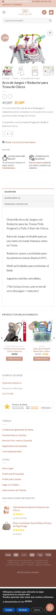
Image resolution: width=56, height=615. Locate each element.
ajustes (28, 601)
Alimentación (28, 563)
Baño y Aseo (42, 563)
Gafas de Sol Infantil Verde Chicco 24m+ (41, 350)
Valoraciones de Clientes (14, 490)
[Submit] (50, 20)
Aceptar (9, 610)
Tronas (15, 78)
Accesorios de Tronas (30, 78)
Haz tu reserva (36, 162)
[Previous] (6, 46)
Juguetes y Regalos (15, 565)
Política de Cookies (11, 479)
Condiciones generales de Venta (17, 429)
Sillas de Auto (41, 560)
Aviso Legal (7, 468)
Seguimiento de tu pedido (14, 446)
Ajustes (37, 610)
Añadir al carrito (14, 359)
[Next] (49, 46)
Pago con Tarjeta (10, 484)
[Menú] (4, 12)
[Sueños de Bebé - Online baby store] (25, 12)
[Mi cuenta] (44, 12)
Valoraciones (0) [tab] (12, 198)
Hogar (30, 565)
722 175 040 (7, 394)
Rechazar (23, 610)
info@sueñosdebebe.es (12, 383)
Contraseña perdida (12, 451)
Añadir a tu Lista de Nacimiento (20, 142)
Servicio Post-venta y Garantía (17, 440)
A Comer (6, 78)
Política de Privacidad (13, 473)
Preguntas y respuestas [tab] (16, 204)
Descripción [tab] (10, 192)
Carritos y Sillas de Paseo (20, 560)
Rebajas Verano (43, 565)
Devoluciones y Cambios (14, 435)
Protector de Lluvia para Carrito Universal (14, 350)
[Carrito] (51, 12)
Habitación (13, 563)
